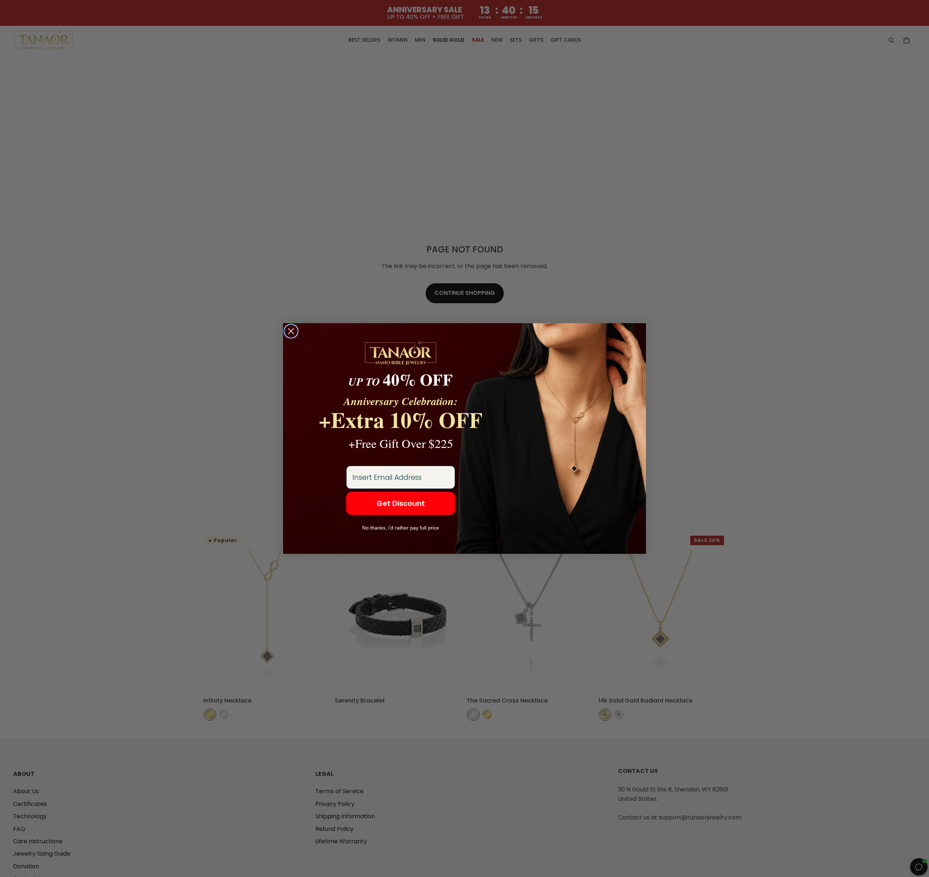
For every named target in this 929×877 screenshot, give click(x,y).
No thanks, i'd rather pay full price (400, 528)
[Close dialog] (291, 331)
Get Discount (401, 503)
